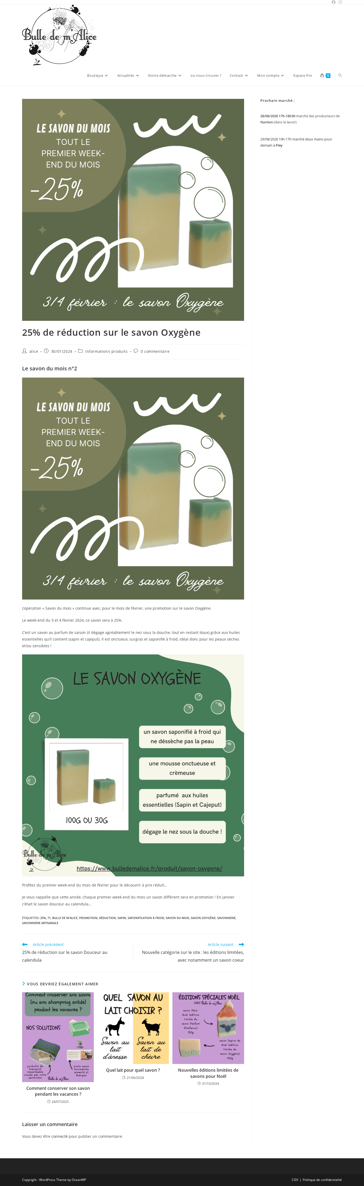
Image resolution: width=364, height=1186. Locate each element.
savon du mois (177, 918)
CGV (295, 1179)
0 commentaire (155, 351)
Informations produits (106, 351)
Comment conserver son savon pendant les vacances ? (58, 1091)
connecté (59, 1136)
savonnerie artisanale (40, 923)
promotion (88, 918)
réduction (107, 918)
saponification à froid (146, 918)
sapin (122, 918)
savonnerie (226, 918)
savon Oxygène (203, 918)
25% (43, 918)
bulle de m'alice (65, 918)
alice (33, 351)
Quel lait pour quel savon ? (133, 1070)
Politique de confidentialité (322, 1179)
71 (49, 918)
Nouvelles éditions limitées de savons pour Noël (208, 1073)
